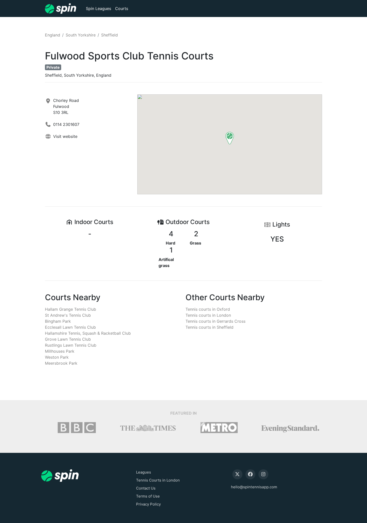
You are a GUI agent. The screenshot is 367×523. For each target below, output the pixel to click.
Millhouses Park (59, 351)
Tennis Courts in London (158, 480)
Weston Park (57, 357)
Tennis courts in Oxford (207, 309)
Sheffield (109, 34)
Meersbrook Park (61, 363)
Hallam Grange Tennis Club (70, 309)
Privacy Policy (148, 504)
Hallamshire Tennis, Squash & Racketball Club (88, 333)
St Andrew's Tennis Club (68, 315)
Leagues (143, 472)
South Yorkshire (81, 34)
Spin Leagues (98, 8)
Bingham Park (58, 321)
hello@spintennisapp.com (254, 487)
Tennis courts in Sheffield (209, 327)
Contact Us (146, 488)
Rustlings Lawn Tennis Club (70, 345)
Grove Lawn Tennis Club (68, 339)
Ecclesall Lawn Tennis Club (70, 327)
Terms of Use (148, 496)
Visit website (65, 136)
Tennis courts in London (208, 315)
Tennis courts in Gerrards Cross (215, 321)
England (52, 34)
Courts (121, 8)
